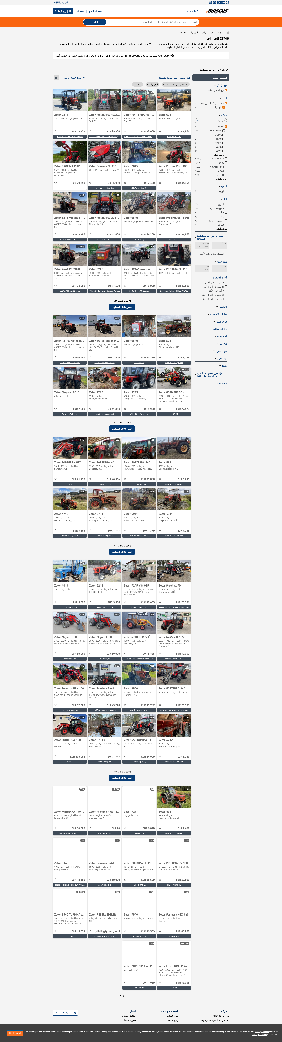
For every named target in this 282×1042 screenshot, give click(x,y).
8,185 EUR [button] (183, 357)
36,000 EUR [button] (78, 828)
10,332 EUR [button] (182, 654)
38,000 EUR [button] (182, 234)
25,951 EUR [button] (182, 705)
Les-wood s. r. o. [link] (104, 884)
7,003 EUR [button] (183, 131)
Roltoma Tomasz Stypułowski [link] (70, 136)
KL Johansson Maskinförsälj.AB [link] (139, 658)
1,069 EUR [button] (149, 983)
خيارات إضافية (220, 329)
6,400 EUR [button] (79, 357)
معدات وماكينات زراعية (212, 32)
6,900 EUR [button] (149, 286)
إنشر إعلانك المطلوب (122, 307)
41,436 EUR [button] (78, 479)
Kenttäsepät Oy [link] (139, 761)
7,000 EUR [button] (79, 409)
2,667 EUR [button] (183, 828)
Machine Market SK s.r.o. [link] (69, 833)
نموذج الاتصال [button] (129, 1020)
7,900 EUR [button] (114, 357)
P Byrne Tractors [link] (174, 136)
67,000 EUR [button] (113, 234)
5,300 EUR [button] (114, 602)
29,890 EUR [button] (78, 183)
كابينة (224, 366)
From (224, 266)
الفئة (224, 98)
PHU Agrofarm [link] (104, 833)
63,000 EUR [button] (182, 931)
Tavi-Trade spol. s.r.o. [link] (104, 239)
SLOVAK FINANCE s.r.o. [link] (70, 239)
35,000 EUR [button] (148, 479)
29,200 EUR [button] (148, 234)
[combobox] (75, 1013)
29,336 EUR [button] (182, 602)
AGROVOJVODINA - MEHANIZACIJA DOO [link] (141, 136)
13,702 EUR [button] (148, 705)
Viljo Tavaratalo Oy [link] (139, 188)
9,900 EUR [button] (79, 234)
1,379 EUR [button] (149, 530)
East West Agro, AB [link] (70, 710)
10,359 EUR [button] (148, 357)
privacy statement (259, 1034)
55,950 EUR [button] (113, 183)
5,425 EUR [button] (149, 654)
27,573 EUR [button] (182, 409)
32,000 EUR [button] (148, 131)
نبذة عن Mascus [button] (221, 1015)
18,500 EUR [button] (78, 880)
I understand (15, 1033)
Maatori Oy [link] (174, 239)
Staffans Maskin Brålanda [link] (104, 710)
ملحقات (223, 383)
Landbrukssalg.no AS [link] (174, 362)
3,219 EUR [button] (183, 479)
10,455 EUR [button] (148, 602)
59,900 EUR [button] (182, 880)
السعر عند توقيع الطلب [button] (107, 931)
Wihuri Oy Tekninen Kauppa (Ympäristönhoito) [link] (109, 291)
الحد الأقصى (205, 243)
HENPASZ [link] (174, 414)
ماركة (224, 115)
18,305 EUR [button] (182, 983)
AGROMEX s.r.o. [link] (104, 484)
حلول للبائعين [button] (172, 1015)
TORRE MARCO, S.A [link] (104, 607)
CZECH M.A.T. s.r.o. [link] (70, 607)
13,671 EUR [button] (78, 931)
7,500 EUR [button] (114, 286)
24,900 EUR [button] (78, 286)
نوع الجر (223, 344)
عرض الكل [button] (219, 154)
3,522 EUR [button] (79, 602)
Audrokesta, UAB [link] (104, 658)
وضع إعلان (173, 1020)
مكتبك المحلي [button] (129, 1015)
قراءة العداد (221, 321)
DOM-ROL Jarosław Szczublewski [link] (174, 710)
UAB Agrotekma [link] (139, 484)
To (208, 266)
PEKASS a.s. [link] (139, 362)
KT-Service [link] (139, 833)
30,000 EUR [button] (113, 654)
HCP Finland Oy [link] (174, 884)
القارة (224, 186)
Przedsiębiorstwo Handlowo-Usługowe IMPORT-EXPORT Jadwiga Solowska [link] (86, 884)
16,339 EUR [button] (148, 931)
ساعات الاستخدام (218, 314)
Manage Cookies (262, 1032)
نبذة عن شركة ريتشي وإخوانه (215, 1020)
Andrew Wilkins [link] (139, 936)
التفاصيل (222, 307)
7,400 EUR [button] (149, 183)
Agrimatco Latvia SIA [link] (105, 188)
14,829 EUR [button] (78, 131)
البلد (225, 199)
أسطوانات (222, 336)
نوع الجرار (222, 358)
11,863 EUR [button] (113, 409)
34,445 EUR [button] (182, 183)
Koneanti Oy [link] (174, 936)
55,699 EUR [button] (148, 880)
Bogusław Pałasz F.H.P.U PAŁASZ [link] (174, 291)
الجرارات (193, 32)
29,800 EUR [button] (113, 131)
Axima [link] (69, 761)
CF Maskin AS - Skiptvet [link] (104, 936)
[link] (174, 100)
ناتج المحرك (221, 351)
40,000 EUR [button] (182, 286)
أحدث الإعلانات (220, 277)
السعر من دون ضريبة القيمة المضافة (210, 237)
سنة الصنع (222, 261)
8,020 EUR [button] (149, 828)
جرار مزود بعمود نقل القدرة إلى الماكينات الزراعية (210, 374)
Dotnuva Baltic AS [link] (69, 414)
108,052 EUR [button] (77, 757)
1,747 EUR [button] (114, 530)
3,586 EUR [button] (79, 530)
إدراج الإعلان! (61, 11)
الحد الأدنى (223, 243)
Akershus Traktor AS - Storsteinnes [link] (174, 607)
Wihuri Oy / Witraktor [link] (139, 414)
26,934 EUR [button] (113, 479)
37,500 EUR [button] (78, 705)
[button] (210, 77)
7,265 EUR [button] (183, 530)
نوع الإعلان (221, 85)
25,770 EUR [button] (113, 705)
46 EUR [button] (116, 828)
